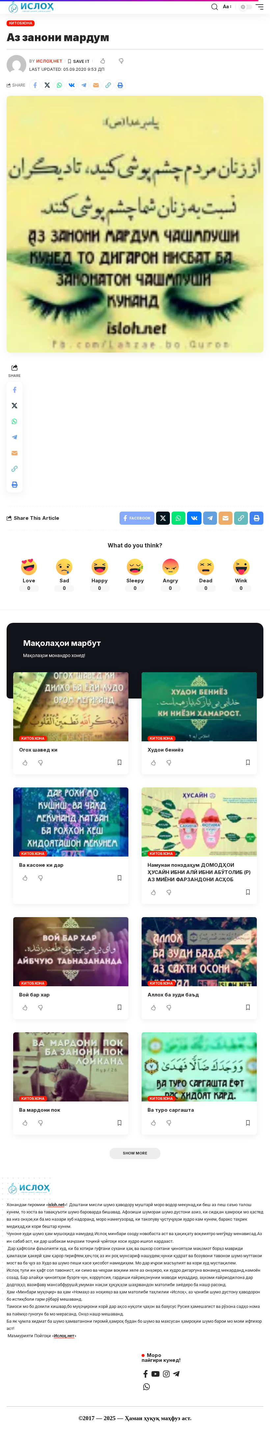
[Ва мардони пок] (70, 1066)
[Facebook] (145, 1373)
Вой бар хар (34, 995)
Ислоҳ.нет (64, 1335)
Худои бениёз (165, 750)
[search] (215, 7)
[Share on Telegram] (83, 85)
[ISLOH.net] (32, 7)
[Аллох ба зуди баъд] (199, 951)
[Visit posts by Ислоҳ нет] (16, 65)
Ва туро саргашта (171, 1110)
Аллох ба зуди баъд (173, 995)
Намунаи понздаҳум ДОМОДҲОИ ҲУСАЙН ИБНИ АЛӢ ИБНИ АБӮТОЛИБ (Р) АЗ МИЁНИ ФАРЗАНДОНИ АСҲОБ (199, 872)
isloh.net (56, 1204)
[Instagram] (166, 1373)
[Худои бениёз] (199, 706)
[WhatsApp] (146, 1386)
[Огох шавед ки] (70, 706)
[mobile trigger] (257, 7)
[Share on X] (47, 85)
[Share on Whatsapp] (59, 85)
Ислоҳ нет (49, 61)
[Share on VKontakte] (71, 85)
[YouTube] (155, 1373)
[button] (108, 85)
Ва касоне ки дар (41, 865)
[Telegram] (176, 1373)
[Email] (95, 85)
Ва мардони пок (39, 1110)
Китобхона (20, 23)
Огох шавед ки (38, 750)
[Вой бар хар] (70, 951)
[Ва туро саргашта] (199, 1066)
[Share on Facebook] (34, 85)
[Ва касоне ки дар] (70, 822)
